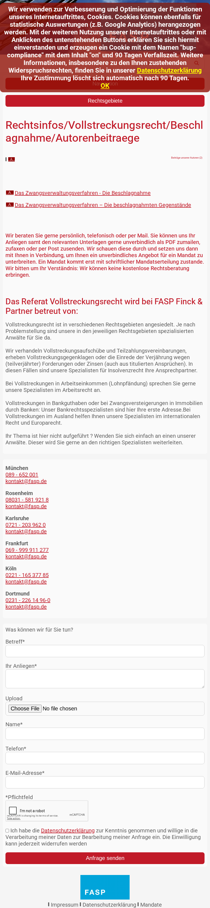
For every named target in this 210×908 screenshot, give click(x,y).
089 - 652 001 (21, 474)
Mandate (151, 904)
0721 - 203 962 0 (25, 525)
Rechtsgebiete (105, 101)
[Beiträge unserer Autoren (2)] (11, 159)
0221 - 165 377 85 (27, 575)
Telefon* (15, 748)
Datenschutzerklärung (169, 70)
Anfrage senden (105, 858)
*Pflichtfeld (19, 797)
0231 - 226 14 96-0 (27, 600)
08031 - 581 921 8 (27, 499)
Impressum (64, 904)
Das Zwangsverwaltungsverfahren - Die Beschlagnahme (83, 193)
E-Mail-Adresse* (25, 773)
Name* (14, 724)
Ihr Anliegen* (21, 666)
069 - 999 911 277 (27, 550)
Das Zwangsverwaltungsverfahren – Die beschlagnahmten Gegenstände (103, 205)
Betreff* (15, 641)
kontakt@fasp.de (26, 481)
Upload (13, 698)
